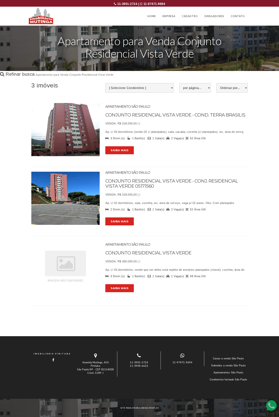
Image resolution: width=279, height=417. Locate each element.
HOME (151, 16)
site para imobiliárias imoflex (139, 408)
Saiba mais (119, 150)
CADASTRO (190, 16)
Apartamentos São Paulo (228, 372)
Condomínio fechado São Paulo (228, 379)
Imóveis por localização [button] (46, 392)
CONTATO (238, 16)
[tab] (139, 392)
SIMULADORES (214, 16)
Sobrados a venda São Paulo (228, 365)
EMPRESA (168, 16)
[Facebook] (52, 360)
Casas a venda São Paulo (228, 358)
